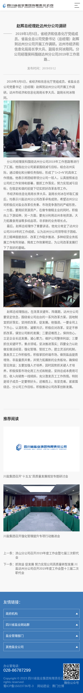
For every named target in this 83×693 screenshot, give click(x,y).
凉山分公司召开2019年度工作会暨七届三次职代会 (47, 555)
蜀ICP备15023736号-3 (18, 686)
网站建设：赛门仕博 (50, 686)
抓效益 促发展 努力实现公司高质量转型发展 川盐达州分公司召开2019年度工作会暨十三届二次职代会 (47, 569)
